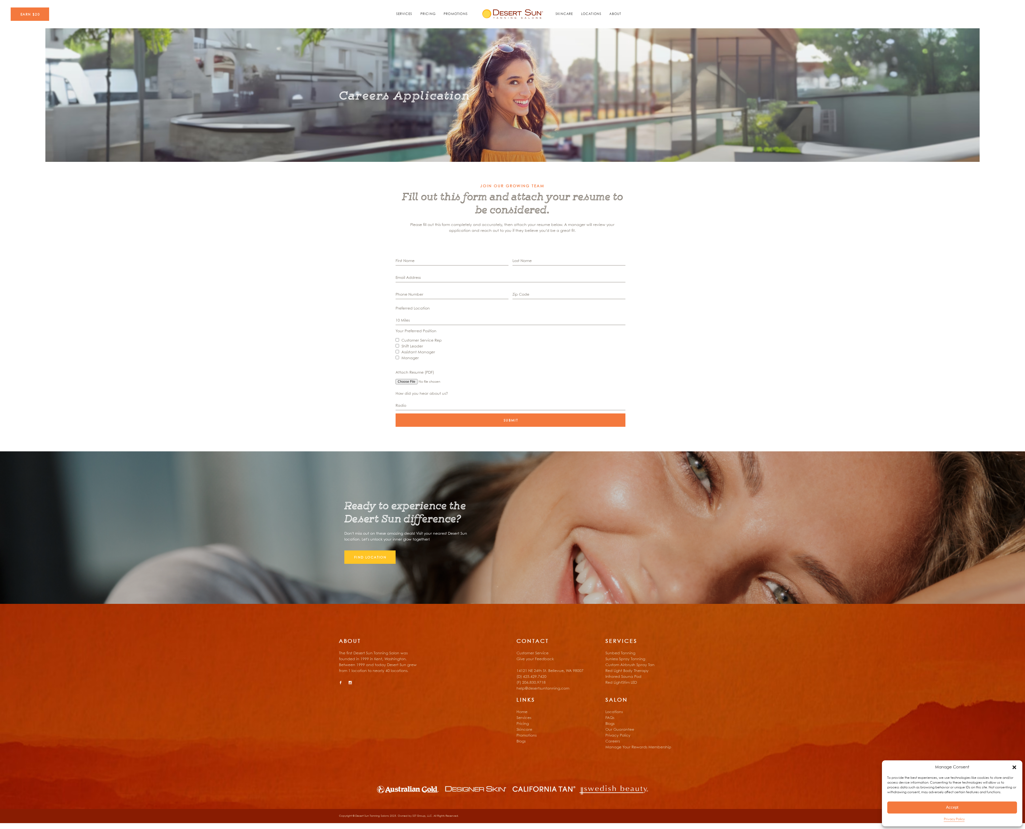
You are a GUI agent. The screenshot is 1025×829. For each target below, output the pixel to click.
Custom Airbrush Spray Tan (630, 665)
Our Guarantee (619, 730)
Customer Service (533, 653)
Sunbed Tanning (620, 653)
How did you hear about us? (422, 394)
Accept (952, 807)
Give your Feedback (535, 659)
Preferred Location (413, 308)
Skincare (524, 730)
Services (524, 718)
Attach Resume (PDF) (415, 372)
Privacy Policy (954, 819)
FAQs (609, 718)
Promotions (527, 735)
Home (522, 712)
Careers (612, 741)
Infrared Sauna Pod (623, 677)
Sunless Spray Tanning (625, 659)
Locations (614, 712)
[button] (1014, 767)
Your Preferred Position (416, 331)
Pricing (523, 724)
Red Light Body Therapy (627, 671)
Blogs (521, 741)
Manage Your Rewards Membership (638, 747)
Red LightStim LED (621, 683)
